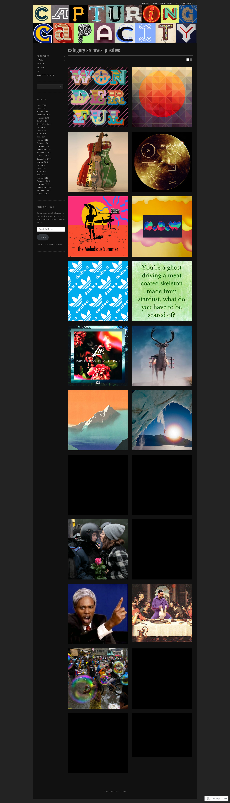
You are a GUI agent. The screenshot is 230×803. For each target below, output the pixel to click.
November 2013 (44, 153)
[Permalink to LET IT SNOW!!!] (162, 485)
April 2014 (41, 137)
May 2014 (41, 134)
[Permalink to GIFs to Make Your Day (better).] (162, 613)
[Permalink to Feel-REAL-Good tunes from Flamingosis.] (98, 485)
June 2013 (41, 168)
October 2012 (43, 194)
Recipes (170, 3)
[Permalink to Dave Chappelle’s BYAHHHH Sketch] (98, 614)
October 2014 (43, 121)
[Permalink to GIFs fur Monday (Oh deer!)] (162, 356)
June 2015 (41, 108)
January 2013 (43, 184)
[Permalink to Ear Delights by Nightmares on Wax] (162, 226)
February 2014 (44, 143)
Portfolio (146, 3)
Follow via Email (45, 207)
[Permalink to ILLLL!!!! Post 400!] (162, 549)
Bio (177, 3)
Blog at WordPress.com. (115, 791)
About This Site (187, 3)
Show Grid (188, 59)
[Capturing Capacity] (115, 22)
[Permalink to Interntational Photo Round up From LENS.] (98, 678)
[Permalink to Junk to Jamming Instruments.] (98, 162)
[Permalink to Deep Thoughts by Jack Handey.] (98, 743)
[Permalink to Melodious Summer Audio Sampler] (98, 226)
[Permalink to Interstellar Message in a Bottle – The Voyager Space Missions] (162, 162)
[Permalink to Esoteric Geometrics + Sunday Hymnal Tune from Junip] (162, 678)
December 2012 (44, 187)
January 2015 (43, 118)
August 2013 (43, 162)
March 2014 (42, 140)
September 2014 (44, 124)
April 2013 (41, 175)
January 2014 (43, 146)
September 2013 (44, 159)
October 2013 (43, 156)
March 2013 (42, 178)
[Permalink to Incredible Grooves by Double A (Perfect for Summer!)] (98, 291)
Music (155, 3)
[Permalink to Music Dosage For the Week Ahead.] (162, 97)
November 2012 (44, 190)
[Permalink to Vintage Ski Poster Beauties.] (98, 420)
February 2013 (44, 181)
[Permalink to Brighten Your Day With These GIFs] (162, 735)
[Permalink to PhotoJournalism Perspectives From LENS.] (98, 549)
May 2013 (41, 172)
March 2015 (42, 112)
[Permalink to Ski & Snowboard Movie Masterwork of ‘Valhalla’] (162, 420)
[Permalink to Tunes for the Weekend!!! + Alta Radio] (98, 97)
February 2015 (44, 115)
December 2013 (44, 149)
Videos (162, 3)
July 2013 (41, 165)
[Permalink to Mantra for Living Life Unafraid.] (162, 291)
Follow (42, 237)
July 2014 (41, 127)
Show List (191, 59)
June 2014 (41, 130)
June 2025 (41, 105)
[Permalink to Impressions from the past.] (98, 356)
